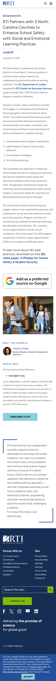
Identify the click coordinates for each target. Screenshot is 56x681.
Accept (29, 676)
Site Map (39, 564)
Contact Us (40, 578)
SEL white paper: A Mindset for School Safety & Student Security (25, 258)
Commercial (8, 560)
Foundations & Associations (15, 564)
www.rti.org (14, 516)
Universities (8, 571)
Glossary (39, 567)
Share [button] (7, 52)
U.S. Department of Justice (32, 84)
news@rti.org (17, 375)
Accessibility (40, 575)
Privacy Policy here (38, 667)
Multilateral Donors (11, 567)
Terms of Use (41, 571)
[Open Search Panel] (45, 3)
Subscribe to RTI (20, 416)
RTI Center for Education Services (34, 88)
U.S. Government (10, 556)
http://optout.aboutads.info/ (15, 672)
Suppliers (7, 575)
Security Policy (41, 560)
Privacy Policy (41, 556)
